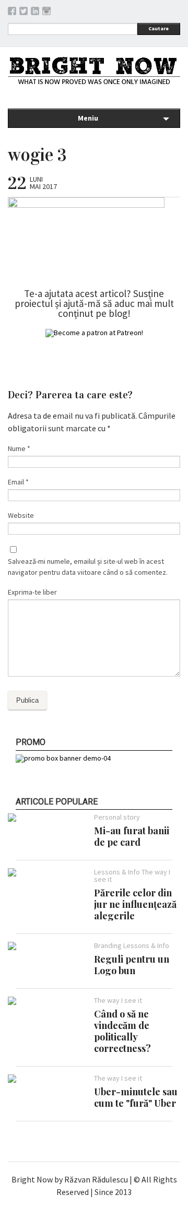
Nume (19, 448)
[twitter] (23, 12)
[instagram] (46, 12)
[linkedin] (35, 12)
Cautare (158, 28)
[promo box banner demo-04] (63, 758)
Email (18, 482)
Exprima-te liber (32, 592)
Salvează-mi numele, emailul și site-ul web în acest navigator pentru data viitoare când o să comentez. (88, 567)
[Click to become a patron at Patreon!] (94, 332)
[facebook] (12, 12)
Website (21, 515)
